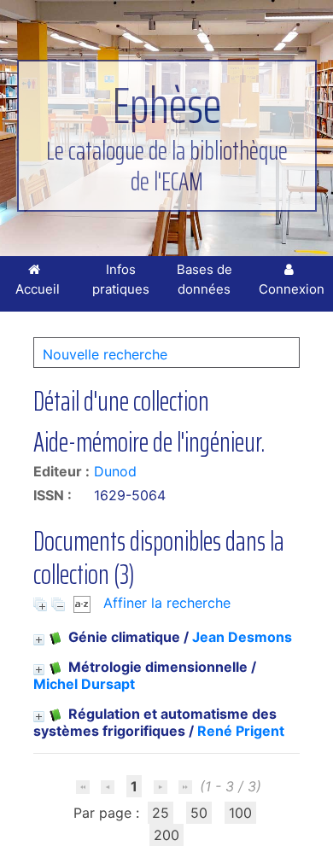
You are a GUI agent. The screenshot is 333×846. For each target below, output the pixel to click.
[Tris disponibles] (84, 602)
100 (240, 812)
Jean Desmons (242, 636)
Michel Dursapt (84, 683)
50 (198, 812)
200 (166, 834)
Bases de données (204, 279)
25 (160, 812)
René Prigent (240, 730)
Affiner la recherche (167, 602)
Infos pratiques (120, 279)
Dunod (115, 471)
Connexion (291, 289)
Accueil (37, 289)
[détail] (38, 639)
